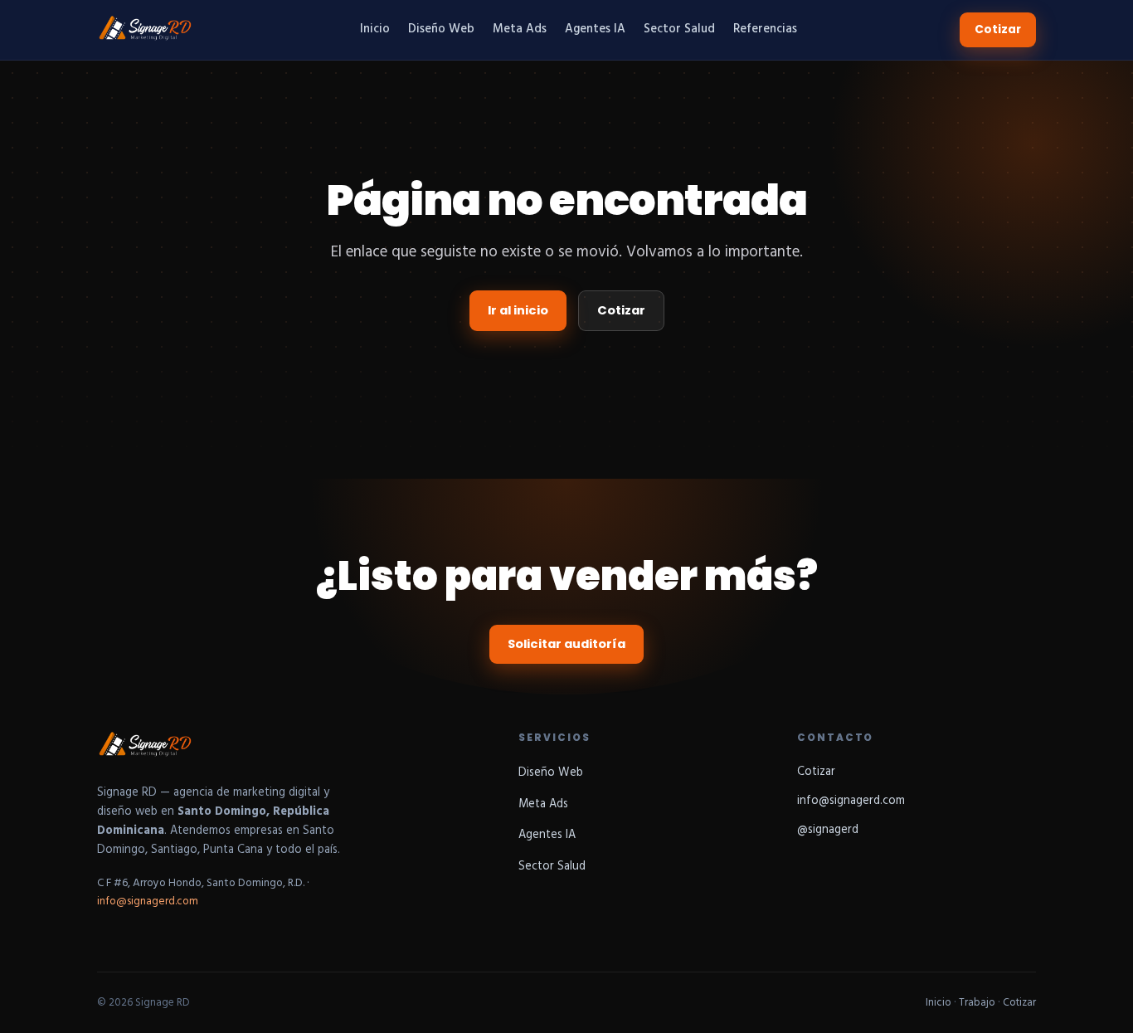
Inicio (375, 29)
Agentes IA (595, 29)
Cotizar (998, 29)
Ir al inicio (518, 310)
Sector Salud (679, 29)
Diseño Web (441, 29)
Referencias (765, 29)
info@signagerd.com (147, 901)
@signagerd (827, 830)
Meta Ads (520, 29)
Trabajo (977, 1002)
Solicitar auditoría (566, 644)
